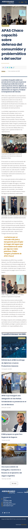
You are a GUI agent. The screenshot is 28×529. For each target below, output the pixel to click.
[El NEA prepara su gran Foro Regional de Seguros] (14, 421)
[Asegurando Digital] (7, 2)
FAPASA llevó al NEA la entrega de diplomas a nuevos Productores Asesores (13, 363)
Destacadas (13, 445)
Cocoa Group (24, 524)
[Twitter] (5, 513)
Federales (5, 25)
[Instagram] (7, 513)
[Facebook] (3, 513)
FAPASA (3, 71)
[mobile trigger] (25, 2)
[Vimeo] (9, 513)
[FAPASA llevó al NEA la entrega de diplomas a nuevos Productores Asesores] (14, 347)
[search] (19, 2)
